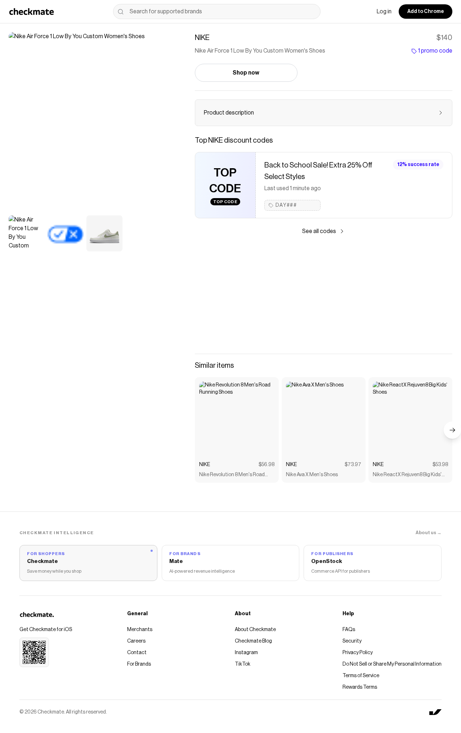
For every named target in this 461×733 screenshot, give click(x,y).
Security (352, 641)
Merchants (139, 629)
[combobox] (217, 11)
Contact (137, 652)
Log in (384, 11)
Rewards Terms (360, 687)
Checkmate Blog (253, 641)
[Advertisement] (323, 294)
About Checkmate (255, 629)
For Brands (139, 664)
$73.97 (353, 464)
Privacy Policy (358, 652)
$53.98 (440, 464)
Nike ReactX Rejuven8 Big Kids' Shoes (407, 475)
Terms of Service (361, 675)
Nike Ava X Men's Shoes (312, 474)
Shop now (246, 73)
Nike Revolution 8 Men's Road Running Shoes (232, 475)
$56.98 (266, 464)
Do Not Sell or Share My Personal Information (392, 664)
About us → (429, 532)
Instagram (246, 652)
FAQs (349, 629)
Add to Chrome (425, 11)
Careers (136, 641)
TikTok (242, 664)
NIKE (204, 464)
